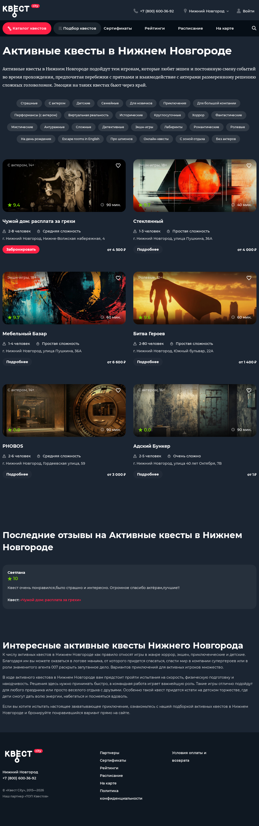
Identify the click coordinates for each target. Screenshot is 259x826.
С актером (57, 103)
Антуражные (54, 127)
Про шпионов (122, 139)
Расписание (190, 28)
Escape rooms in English (80, 139)
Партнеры (109, 753)
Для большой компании (216, 103)
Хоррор (198, 115)
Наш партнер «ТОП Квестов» (25, 796)
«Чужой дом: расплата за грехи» (50, 600)
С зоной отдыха (192, 139)
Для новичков (141, 103)
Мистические (22, 127)
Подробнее (148, 249)
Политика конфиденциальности (121, 795)
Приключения (174, 103)
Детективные (113, 127)
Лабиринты (173, 127)
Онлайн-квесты (156, 139)
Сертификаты (118, 28)
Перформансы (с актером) (35, 115)
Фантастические (228, 115)
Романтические (206, 127)
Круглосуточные (167, 115)
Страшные (29, 103)
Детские (83, 103)
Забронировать (21, 249)
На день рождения (36, 139)
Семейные (110, 103)
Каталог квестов (29, 28)
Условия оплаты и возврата (189, 757)
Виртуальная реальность (88, 115)
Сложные (83, 127)
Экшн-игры (144, 127)
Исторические (131, 115)
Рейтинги (155, 28)
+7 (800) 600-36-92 (19, 778)
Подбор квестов (79, 28)
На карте (225, 28)
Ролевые (237, 127)
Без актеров (226, 139)
